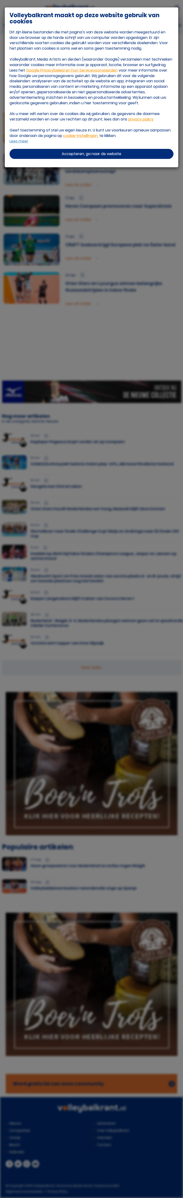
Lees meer (19, 141)
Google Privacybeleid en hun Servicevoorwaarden (72, 70)
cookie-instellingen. (80, 135)
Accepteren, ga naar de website (91, 154)
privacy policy (140, 119)
